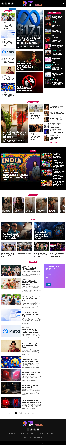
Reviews (50, 8)
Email (47, 277)
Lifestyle (27, 433)
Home (25, 437)
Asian (56, 433)
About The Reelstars (32, 437)
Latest (32, 8)
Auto (40, 433)
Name (47, 272)
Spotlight (12, 9)
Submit (48, 284)
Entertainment (26, 8)
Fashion (42, 8)
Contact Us (39, 437)
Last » (33, 413)
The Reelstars (28, 443)
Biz (46, 8)
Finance (32, 433)
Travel (52, 433)
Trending (37, 8)
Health (43, 433)
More (55, 8)
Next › (29, 413)
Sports (47, 433)
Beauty (22, 433)
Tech (36, 433)
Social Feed (19, 8)
